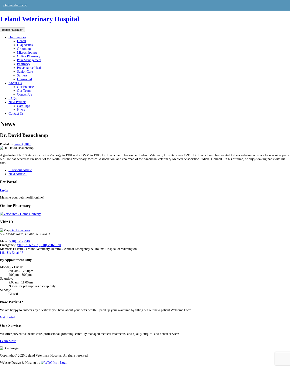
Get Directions (20, 230)
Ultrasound (24, 79)
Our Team (24, 90)
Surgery (22, 75)
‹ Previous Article (20, 170)
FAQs (12, 98)
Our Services (17, 37)
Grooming (24, 48)
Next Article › (17, 174)
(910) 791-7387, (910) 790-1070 (39, 245)
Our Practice (25, 87)
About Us (15, 83)
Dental (21, 41)
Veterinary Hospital (39, 19)
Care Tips (23, 106)
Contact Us (24, 94)
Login (4, 190)
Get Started (7, 317)
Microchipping (27, 52)
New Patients (17, 102)
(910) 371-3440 (19, 241)
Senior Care (25, 71)
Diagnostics (25, 45)
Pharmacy (23, 64)
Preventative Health (30, 67)
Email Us (18, 252)
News (21, 109)
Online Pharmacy (15, 5)
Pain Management (29, 60)
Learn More (8, 341)
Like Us (5, 252)
